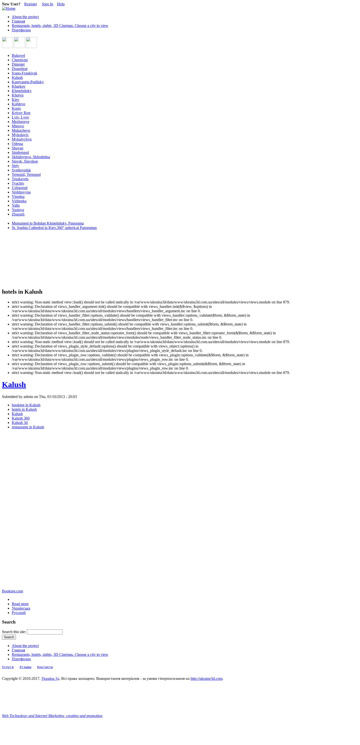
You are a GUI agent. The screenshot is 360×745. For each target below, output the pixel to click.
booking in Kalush (26, 405)
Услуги (8, 667)
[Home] (8, 8)
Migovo (18, 126)
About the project (25, 17)
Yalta (16, 205)
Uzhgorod (19, 188)
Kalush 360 (21, 418)
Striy (15, 166)
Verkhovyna (21, 192)
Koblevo (18, 104)
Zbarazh (18, 214)
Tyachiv (18, 183)
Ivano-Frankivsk (24, 73)
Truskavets (20, 179)
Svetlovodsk (21, 170)
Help (61, 4)
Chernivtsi (20, 60)
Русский (19, 613)
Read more (20, 604)
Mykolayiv (20, 135)
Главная (18, 21)
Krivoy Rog (21, 113)
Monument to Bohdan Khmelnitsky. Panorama (48, 223)
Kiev (15, 99)
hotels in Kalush (24, 409)
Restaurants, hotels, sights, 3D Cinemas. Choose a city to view (60, 26)
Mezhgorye (20, 122)
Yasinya (18, 210)
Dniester (18, 64)
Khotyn (18, 95)
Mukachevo (21, 130)
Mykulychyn (22, 139)
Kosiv (16, 108)
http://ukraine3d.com (206, 678)
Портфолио (21, 30)
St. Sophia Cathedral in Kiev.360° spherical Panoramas (54, 228)
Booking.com (12, 591)
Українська (21, 608)
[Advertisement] (24, 259)
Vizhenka (19, 201)
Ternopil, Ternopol (26, 174)
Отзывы (25, 667)
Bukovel (18, 55)
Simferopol (20, 152)
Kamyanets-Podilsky (28, 82)
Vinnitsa (18, 196)
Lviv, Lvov (20, 117)
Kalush (17, 77)
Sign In (47, 4)
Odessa (17, 144)
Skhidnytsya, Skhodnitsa (31, 157)
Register (30, 4)
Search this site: (14, 632)
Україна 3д (50, 678)
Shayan (17, 148)
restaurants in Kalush (28, 427)
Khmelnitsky (22, 91)
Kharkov (18, 86)
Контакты (45, 667)
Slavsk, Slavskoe (25, 161)
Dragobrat (19, 69)
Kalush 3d (20, 423)
